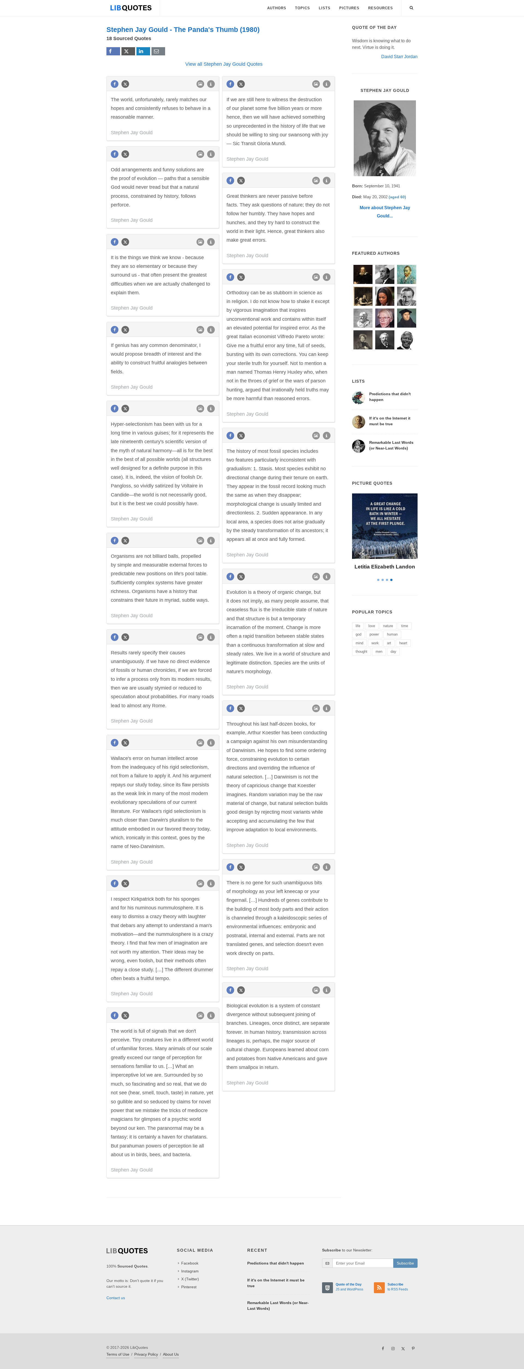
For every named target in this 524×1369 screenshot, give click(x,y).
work (375, 643)
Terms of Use (117, 1354)
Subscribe (405, 1263)
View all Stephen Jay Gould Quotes (224, 64)
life (358, 626)
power (374, 634)
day (393, 651)
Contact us (115, 1298)
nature (388, 626)
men (379, 651)
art (389, 643)
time (404, 626)
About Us (171, 1354)
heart (403, 643)
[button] (411, 7)
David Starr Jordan (399, 56)
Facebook (189, 1263)
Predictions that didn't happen (275, 1263)
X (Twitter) (190, 1279)
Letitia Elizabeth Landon (385, 567)
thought (361, 651)
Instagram (190, 1271)
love (371, 626)
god (358, 634)
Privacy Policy (146, 1354)
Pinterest (188, 1287)
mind (359, 643)
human (392, 634)
